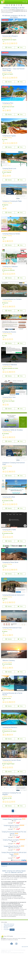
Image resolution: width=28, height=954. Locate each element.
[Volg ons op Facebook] (11, 944)
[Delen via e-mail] (19, 5)
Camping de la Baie (8, 497)
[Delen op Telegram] (16, 5)
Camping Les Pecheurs (9, 727)
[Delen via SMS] (21, 5)
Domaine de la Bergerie (10, 36)
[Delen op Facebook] (9, 5)
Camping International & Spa (12, 627)
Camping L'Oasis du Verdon (11, 234)
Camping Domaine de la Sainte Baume (12, 694)
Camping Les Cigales (9, 136)
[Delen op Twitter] (12, 5)
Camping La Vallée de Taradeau (12, 430)
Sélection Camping (8, 660)
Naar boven (24, 946)
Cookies (12, 929)
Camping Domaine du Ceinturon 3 (13, 595)
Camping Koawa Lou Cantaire (12, 299)
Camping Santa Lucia (9, 168)
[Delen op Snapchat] (14, 5)
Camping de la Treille (9, 529)
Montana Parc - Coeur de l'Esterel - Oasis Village (13, 69)
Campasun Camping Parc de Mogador (11, 793)
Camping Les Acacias (9, 332)
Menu (24, 2)
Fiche (21, 47)
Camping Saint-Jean (9, 397)
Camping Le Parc (7, 103)
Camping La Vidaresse (9, 364)
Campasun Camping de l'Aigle (12, 201)
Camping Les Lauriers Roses (11, 760)
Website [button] (9, 47)
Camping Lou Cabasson (10, 266)
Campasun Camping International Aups (13, 463)
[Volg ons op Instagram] (17, 944)
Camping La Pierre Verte (10, 562)
